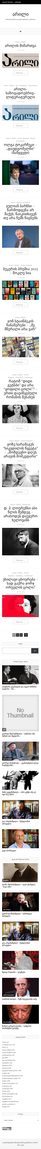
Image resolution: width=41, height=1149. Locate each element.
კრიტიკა (5, 1068)
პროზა (4, 1091)
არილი (21, 14)
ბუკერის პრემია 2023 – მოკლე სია (20, 270)
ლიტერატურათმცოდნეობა (11, 1076)
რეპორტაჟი (32, 85)
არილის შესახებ (7, 2)
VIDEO (4, 1047)
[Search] (34, 650)
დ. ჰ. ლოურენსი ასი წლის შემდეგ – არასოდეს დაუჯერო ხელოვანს (20, 514)
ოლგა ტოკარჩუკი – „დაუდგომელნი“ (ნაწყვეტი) (20, 148)
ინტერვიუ (5, 1065)
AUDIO (4, 1042)
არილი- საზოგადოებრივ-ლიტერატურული (20, 92)
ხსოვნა (4, 1107)
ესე (17, 85)
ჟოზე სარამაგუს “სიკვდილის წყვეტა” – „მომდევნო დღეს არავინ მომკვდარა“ (20, 450)
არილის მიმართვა (20, 45)
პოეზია (4, 1081)
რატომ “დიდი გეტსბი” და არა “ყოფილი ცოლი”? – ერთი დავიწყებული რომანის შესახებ (20, 389)
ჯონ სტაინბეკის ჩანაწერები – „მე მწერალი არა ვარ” (20, 324)
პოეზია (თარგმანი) (8, 1083)
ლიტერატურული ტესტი (10, 1078)
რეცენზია (5, 1099)
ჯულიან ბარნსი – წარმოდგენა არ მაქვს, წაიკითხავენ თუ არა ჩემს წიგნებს (20, 211)
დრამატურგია (7, 1055)
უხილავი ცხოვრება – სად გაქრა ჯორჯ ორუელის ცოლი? (20, 583)
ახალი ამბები (20, 42)
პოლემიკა (23, 85)
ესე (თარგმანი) (7, 1060)
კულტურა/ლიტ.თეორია (10, 1070)
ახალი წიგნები (23, 138)
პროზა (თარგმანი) (8, 1094)
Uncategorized (6, 1045)
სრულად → (20, 73)
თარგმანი (26, 202)
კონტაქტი (18, 2)
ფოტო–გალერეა (7, 1104)
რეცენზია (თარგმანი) (9, 1101)
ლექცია (4, 1073)
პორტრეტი (28, 377)
